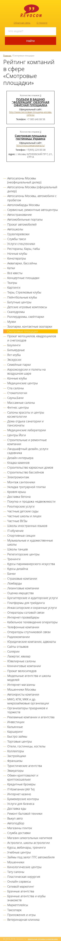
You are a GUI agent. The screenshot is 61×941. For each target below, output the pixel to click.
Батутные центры (19, 302)
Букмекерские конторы (23, 799)
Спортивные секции (21, 535)
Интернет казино (19, 794)
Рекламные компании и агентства (30, 717)
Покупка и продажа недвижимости (31, 501)
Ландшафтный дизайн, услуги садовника (27, 451)
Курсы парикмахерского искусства (31, 564)
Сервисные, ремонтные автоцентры (32, 210)
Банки (11, 573)
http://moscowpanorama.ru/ (30, 145)
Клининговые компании (24, 666)
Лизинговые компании (23, 588)
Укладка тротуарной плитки (26, 487)
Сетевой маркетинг (20, 886)
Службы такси (16, 239)
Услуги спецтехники (21, 244)
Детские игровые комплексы (27, 307)
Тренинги (13, 559)
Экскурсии (14, 360)
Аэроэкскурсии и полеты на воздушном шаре (26, 371)
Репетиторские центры (23, 554)
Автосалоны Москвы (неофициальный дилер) (24, 180)
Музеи (11, 322)
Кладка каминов (18, 463)
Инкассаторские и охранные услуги (32, 608)
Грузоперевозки (18, 234)
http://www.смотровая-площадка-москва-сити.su (30, 113)
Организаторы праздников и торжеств (27, 710)
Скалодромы (16, 312)
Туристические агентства (24, 766)
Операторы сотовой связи (25, 612)
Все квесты (14, 273)
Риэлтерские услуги (20, 506)
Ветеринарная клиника (23, 920)
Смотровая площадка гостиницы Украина (30, 137)
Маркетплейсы (17, 905)
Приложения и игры (21, 915)
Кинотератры (16, 258)
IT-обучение (15, 531)
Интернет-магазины (21, 685)
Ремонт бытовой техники (24, 813)
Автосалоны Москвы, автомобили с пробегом (32, 198)
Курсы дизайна (17, 569)
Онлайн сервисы (19, 881)
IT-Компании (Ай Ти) (20, 789)
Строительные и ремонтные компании (27, 442)
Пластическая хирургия (23, 877)
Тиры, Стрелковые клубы (24, 292)
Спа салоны (15, 388)
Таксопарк (14, 910)
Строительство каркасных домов (30, 467)
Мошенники (15, 862)
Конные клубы (17, 378)
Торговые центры (19, 741)
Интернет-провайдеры (23, 617)
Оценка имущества (20, 593)
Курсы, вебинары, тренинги (26, 847)
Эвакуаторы (15, 770)
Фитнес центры (18, 407)
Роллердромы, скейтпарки (25, 317)
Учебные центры (19, 852)
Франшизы (14, 761)
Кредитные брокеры (21, 784)
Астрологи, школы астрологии (28, 843)
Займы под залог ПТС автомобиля (31, 857)
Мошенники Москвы (21, 689)
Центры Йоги (16, 435)
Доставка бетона (19, 497)
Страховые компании (22, 578)
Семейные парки (19, 365)
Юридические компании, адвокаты (31, 642)
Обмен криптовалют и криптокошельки (22, 777)
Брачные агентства (20, 891)
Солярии (13, 651)
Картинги (13, 287)
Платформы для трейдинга (26, 603)
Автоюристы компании (23, 694)
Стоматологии (17, 393)
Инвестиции (15, 722)
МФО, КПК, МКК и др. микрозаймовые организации (28, 701)
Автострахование (19, 214)
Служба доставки (19, 833)
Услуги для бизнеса (20, 804)
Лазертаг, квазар (18, 656)
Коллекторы (15, 751)
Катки (11, 268)
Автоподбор (15, 823)
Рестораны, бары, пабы (23, 249)
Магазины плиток (19, 828)
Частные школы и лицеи (24, 516)
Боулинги (13, 345)
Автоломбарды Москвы (23, 205)
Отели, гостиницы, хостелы (26, 746)
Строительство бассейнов (25, 472)
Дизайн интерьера (20, 458)
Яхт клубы (14, 355)
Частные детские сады (22, 511)
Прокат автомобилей (22, 224)
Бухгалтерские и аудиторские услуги (32, 598)
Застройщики (16, 756)
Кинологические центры (24, 867)
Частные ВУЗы (17, 521)
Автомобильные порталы (25, 219)
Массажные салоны (21, 403)
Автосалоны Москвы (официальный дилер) (32, 189)
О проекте (42, 22)
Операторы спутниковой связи (29, 632)
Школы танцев (17, 549)
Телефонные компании (23, 627)
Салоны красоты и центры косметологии (25, 414)
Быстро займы (17, 736)
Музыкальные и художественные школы (30, 542)
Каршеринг (15, 732)
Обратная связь (22, 22)
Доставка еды (16, 808)
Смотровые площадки (22, 331)
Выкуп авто (15, 818)
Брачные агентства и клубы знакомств (26, 898)
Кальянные (15, 727)
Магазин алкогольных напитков (29, 838)
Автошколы (15, 229)
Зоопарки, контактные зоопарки (29, 326)
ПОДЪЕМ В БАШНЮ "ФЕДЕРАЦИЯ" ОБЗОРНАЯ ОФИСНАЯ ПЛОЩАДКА (30, 102)
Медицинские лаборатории (26, 430)
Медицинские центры (22, 383)
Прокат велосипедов (21, 671)
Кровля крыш (16, 492)
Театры (12, 283)
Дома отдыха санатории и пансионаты (25, 423)
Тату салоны (15, 872)
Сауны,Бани (15, 398)
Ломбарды (14, 583)
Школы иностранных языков (27, 526)
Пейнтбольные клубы (22, 297)
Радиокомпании (18, 637)
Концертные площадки (23, 278)
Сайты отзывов (17, 647)
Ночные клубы (17, 253)
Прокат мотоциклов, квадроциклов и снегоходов (31, 338)
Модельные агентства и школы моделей (29, 678)
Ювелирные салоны (21, 661)
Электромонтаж (18, 477)
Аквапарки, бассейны (22, 263)
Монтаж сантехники (21, 482)
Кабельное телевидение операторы (32, 622)
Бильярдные (16, 350)
